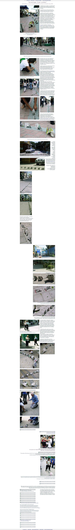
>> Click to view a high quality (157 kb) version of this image (50, 433)
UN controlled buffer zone (45, 118)
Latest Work (29, 529)
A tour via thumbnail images (46, 0)
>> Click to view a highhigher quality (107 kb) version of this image (25, 520)
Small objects (41, 529)
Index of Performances (35, 529)
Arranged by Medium (38, 0)
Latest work (28, 0)
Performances (32, 0)
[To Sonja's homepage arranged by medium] (25, 0)
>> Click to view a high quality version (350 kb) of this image (46, 284)
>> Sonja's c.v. (25, 529)
